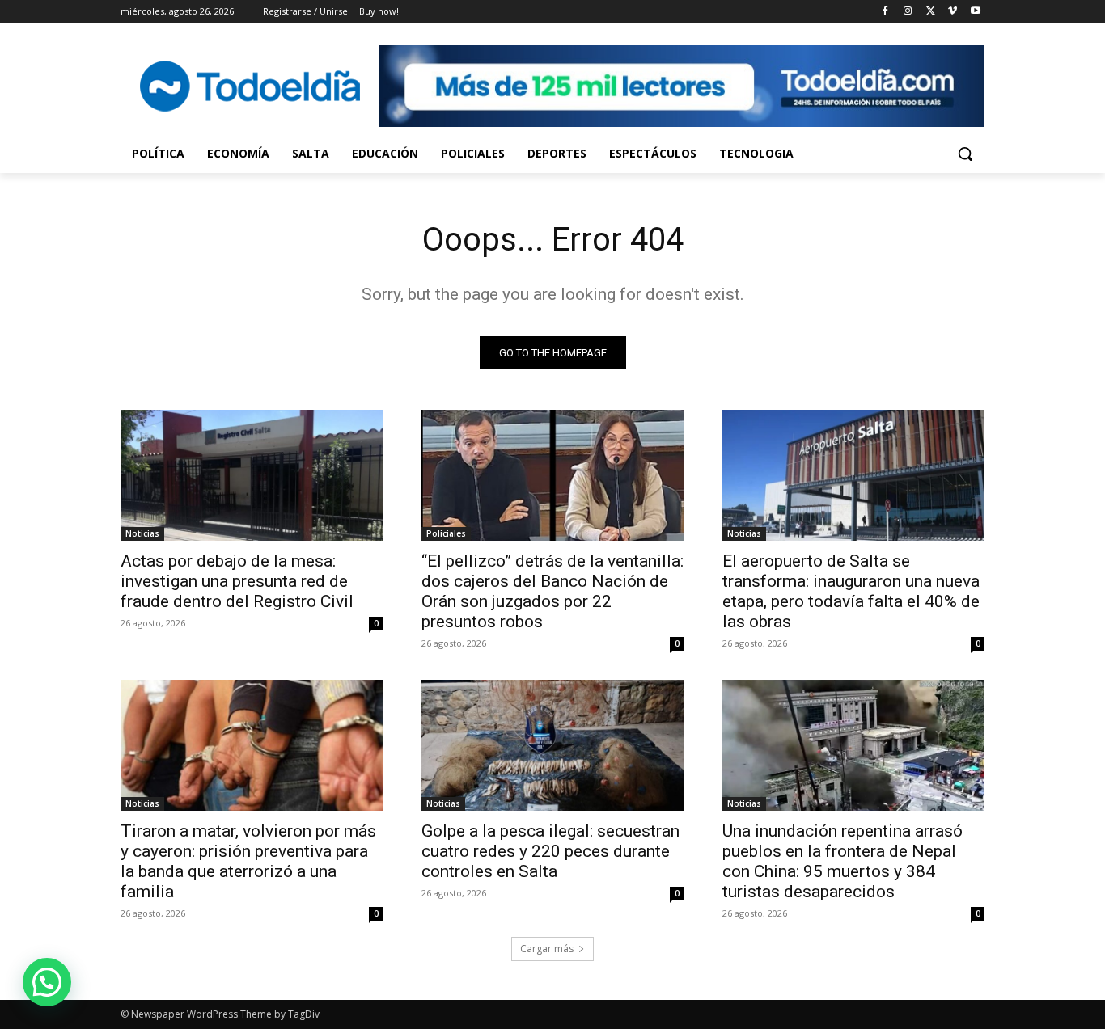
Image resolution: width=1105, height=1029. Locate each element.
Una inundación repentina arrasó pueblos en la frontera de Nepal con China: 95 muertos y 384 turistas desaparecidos (842, 861)
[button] (965, 153)
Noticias (142, 533)
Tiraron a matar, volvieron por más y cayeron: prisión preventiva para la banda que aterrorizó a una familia (248, 861)
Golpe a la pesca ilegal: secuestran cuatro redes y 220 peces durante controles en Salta (550, 851)
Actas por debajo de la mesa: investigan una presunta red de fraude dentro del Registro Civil (237, 581)
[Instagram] (908, 11)
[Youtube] (975, 11)
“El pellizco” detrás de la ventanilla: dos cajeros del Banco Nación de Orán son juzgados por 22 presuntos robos (552, 591)
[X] (930, 11)
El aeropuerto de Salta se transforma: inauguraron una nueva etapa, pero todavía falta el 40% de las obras (851, 591)
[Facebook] (885, 11)
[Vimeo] (952, 11)
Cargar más (547, 948)
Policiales (446, 533)
